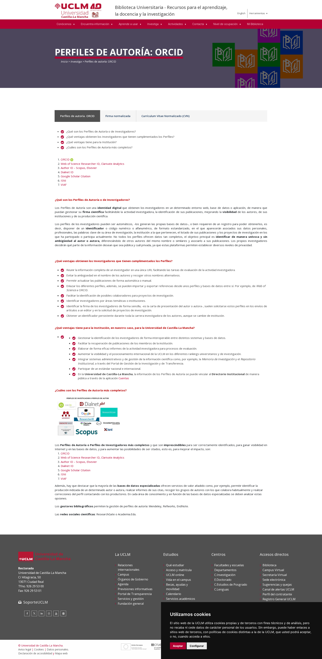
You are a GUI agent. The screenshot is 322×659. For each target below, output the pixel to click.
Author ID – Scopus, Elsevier (79, 168)
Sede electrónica (274, 580)
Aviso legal (24, 649)
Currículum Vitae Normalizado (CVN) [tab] (165, 116)
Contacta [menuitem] (198, 24)
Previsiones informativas (135, 589)
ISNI (63, 180)
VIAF (64, 184)
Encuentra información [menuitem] (95, 24)
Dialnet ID (67, 172)
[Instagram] (49, 613)
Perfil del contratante (277, 594)
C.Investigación (224, 575)
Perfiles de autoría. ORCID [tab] (77, 116)
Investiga (76, 61)
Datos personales (57, 649)
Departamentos (225, 570)
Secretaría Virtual (275, 575)
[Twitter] (34, 613)
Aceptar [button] (178, 645)
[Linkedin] (41, 613)
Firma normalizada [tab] (117, 116)
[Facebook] (27, 613)
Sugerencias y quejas (277, 584)
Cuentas (124, 378)
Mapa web (61, 653)
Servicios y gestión (131, 599)
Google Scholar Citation (75, 176)
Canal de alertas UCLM (278, 589)
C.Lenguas (221, 589)
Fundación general (131, 604)
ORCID (65, 159)
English (241, 13)
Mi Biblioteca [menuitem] (255, 24)
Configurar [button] (197, 645)
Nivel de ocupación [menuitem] (225, 24)
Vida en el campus (178, 580)
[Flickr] (63, 613)
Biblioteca (269, 565)
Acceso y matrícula (179, 570)
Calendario (173, 594)
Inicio (64, 61)
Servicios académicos (180, 599)
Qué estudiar (175, 565)
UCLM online (175, 575)
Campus (123, 574)
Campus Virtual (273, 570)
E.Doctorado (222, 580)
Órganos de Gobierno (133, 579)
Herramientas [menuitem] (257, 13)
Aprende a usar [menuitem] (129, 24)
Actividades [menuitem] (176, 24)
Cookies (39, 649)
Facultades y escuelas (229, 565)
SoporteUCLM (35, 602)
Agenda (123, 584)
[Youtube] (56, 613)
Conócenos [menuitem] (64, 24)
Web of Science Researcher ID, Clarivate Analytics (92, 164)
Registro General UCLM (279, 599)
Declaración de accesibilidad (35, 653)
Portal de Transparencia (135, 594)
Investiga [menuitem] (153, 24)
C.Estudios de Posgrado (230, 584)
